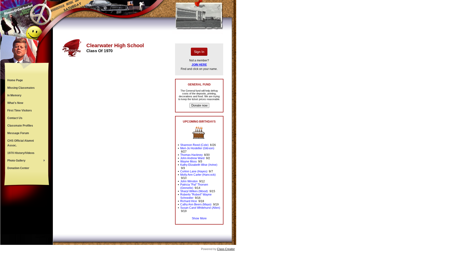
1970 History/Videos (20, 153)
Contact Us (14, 118)
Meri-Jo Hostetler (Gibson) (197, 148)
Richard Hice (188, 201)
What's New (15, 103)
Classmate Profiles (20, 125)
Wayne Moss (188, 161)
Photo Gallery (15, 161)
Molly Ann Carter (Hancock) (198, 174)
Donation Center (18, 168)
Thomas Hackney (191, 155)
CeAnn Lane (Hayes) (193, 171)
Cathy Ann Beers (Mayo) (195, 204)
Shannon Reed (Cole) (194, 145)
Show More (199, 218)
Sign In (199, 52)
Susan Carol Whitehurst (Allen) (200, 207)
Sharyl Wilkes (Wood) (194, 191)
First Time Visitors (19, 110)
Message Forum (18, 133)
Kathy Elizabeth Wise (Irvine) (198, 164)
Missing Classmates (21, 87)
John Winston (189, 181)
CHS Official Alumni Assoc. (20, 143)
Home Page (15, 80)
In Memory (14, 95)
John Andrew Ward (192, 158)
